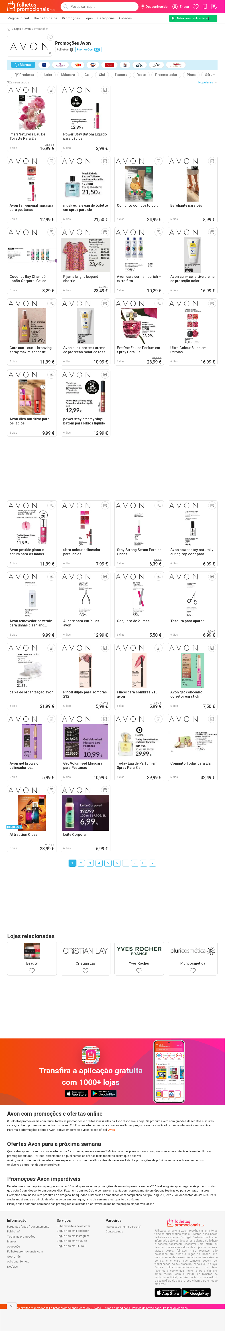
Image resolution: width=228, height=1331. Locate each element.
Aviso (97, 1308)
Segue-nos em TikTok (71, 1246)
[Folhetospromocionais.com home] (31, 6)
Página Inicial (18, 18)
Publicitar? (13, 1231)
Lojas (88, 18)
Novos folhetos (45, 18)
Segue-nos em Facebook (73, 1230)
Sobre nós (14, 1256)
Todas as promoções (21, 1236)
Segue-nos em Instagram (73, 1236)
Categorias (106, 18)
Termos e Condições (116, 1308)
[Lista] (214, 6)
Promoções (71, 18)
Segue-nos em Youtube (72, 1240)
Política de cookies (175, 1308)
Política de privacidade (146, 1308)
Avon (27, 28)
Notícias (12, 1266)
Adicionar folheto (18, 1261)
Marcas (12, 1241)
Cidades (125, 18)
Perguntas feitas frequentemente (28, 1226)
